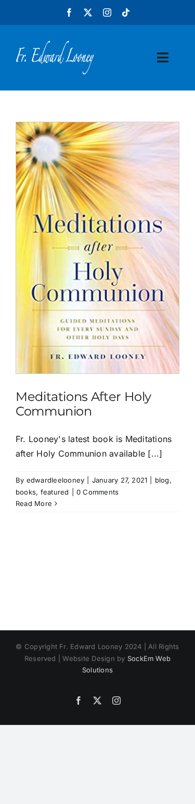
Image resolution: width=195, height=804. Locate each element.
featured (55, 492)
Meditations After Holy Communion (83, 404)
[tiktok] (126, 12)
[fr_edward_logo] (55, 45)
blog (162, 480)
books (26, 492)
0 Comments (97, 492)
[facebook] (69, 12)
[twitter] (88, 12)
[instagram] (107, 12)
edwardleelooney (56, 480)
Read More (34, 503)
